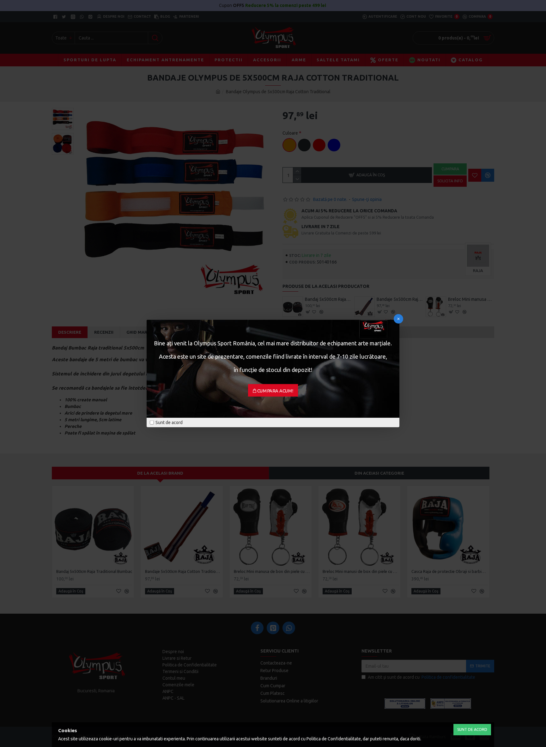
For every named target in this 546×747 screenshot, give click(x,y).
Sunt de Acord (472, 729)
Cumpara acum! (275, 390)
